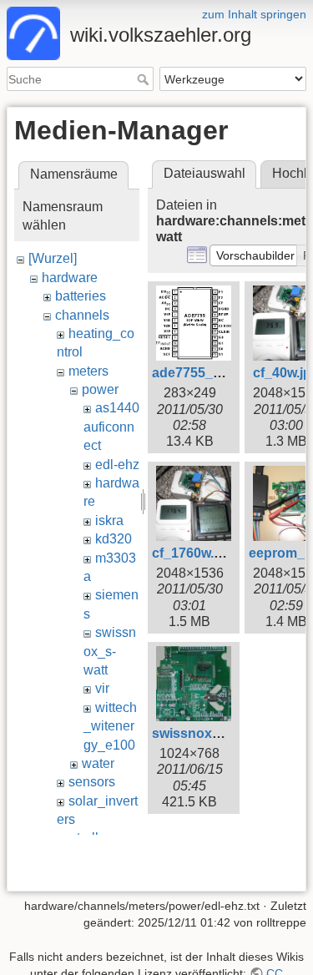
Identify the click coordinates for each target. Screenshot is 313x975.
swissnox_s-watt (109, 651)
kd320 (113, 539)
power (100, 389)
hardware (70, 277)
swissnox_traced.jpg (217, 733)
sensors (91, 782)
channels (82, 315)
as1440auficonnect (111, 426)
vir (102, 688)
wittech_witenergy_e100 (110, 726)
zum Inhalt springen (254, 14)
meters (88, 371)
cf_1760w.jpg (193, 553)
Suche (145, 79)
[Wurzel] (52, 258)
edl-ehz (117, 464)
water (98, 763)
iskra (109, 520)
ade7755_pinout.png (217, 373)
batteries (80, 296)
